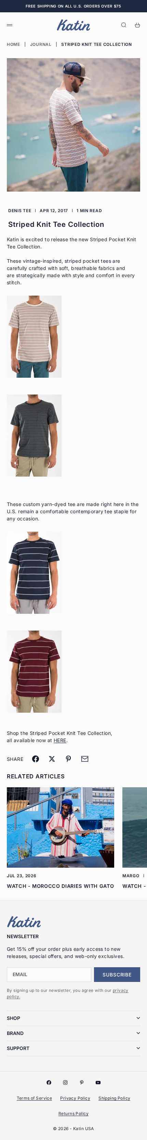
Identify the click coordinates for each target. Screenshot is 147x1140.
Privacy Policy (75, 1098)
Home (13, 44)
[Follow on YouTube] (98, 1082)
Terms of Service (34, 1098)
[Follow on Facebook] (49, 1082)
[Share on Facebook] (35, 759)
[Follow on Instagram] (65, 1082)
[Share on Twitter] (52, 759)
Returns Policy (73, 1113)
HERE (60, 740)
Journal (41, 44)
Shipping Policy (114, 1098)
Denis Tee (19, 210)
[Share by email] (85, 759)
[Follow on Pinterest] (81, 1082)
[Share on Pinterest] (68, 759)
